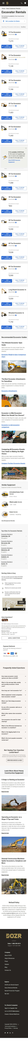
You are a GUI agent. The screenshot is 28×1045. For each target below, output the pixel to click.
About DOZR (8, 955)
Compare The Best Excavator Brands (13, 463)
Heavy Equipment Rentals (13, 8)
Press (6, 961)
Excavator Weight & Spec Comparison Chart (14, 356)
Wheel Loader (15, 502)
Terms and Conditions (10, 1026)
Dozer (13, 512)
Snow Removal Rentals (11, 987)
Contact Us (8, 970)
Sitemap (15, 1028)
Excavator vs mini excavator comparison (11, 426)
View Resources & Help (14, 760)
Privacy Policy (8, 1028)
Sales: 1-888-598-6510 (14, 943)
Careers (7, 964)
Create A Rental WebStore (12, 1014)
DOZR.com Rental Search (12, 985)
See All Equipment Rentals (8, 520)
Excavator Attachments (9, 391)
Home (3, 8)
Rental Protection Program (12, 990)
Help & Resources (9, 958)
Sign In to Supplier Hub (11, 1008)
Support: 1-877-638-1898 (14, 945)
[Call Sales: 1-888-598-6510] (22, 3)
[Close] (26, 148)
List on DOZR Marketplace (12, 1011)
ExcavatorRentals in (6, 535)
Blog (6, 967)
